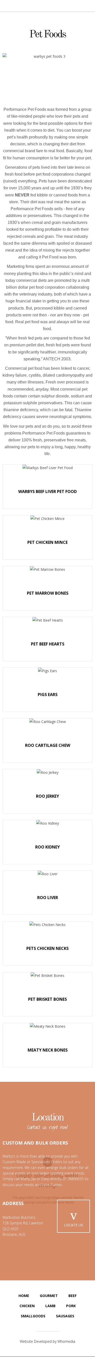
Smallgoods (33, 1316)
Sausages (65, 1316)
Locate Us (73, 1225)
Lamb (50, 1305)
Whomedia (66, 1341)
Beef (72, 1295)
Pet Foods (47, 35)
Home (23, 1295)
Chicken (27, 1305)
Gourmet (49, 1295)
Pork (71, 1305)
